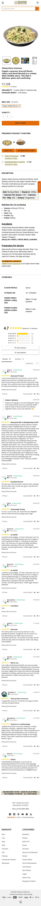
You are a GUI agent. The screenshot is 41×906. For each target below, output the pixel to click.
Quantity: (6, 112)
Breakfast (25, 834)
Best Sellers (26, 870)
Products (5, 849)
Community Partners (9, 860)
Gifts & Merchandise (29, 863)
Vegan (24, 874)
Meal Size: (10, 102)
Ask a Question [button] (21, 352)
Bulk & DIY (26, 842)
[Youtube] (22, 814)
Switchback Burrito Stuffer (15, 162)
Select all (8, 150)
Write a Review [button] (21, 348)
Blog (3, 842)
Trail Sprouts (26, 867)
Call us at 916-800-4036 (20, 809)
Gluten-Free (26, 878)
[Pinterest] (18, 814)
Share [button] (5, 394)
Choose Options (11, 158)
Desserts (25, 849)
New (3, 834)
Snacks (24, 856)
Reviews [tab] (5, 359)
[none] (20, 35)
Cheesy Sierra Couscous (8, 389)
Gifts (3, 845)
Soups (24, 845)
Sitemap (5, 856)
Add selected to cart (26, 150)
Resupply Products (29, 881)
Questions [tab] (18, 359)
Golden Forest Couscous (11, 264)
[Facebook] (10, 814)
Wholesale (5, 863)
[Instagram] (14, 814)
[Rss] (31, 814)
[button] (35, 394)
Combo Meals (27, 860)
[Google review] (20, 902)
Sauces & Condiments (30, 852)
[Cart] (38, 2)
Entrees (25, 838)
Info (3, 852)
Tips (3, 838)
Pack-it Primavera (12, 156)
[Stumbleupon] (27, 814)
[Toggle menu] (2, 2)
